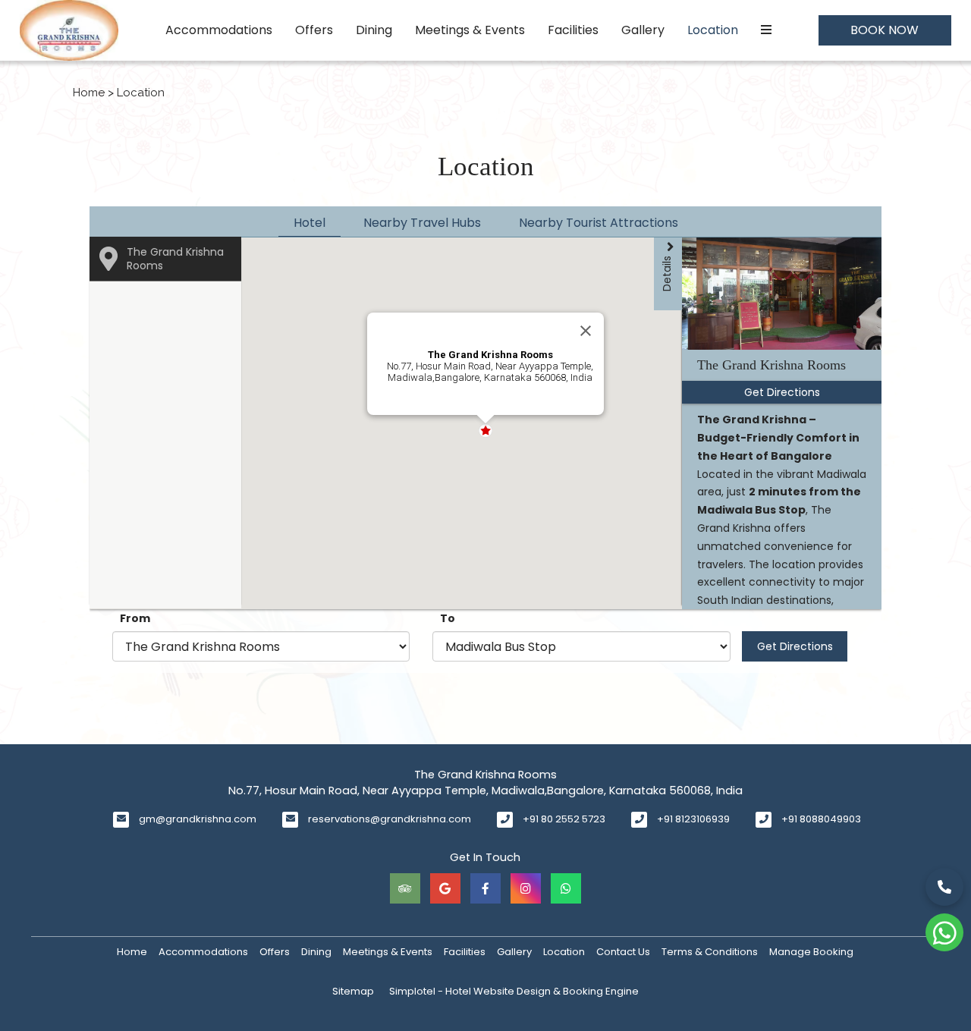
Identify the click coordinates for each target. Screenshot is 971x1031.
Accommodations (218, 30)
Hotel (309, 222)
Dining (374, 30)
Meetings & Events (470, 30)
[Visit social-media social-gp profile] (445, 888)
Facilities (573, 30)
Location (712, 30)
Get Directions (795, 646)
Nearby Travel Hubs (422, 222)
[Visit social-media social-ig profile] (526, 888)
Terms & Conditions (709, 952)
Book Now (884, 30)
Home (89, 92)
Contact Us (623, 952)
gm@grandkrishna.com (197, 819)
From (135, 618)
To (447, 618)
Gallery (643, 30)
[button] (536, 442)
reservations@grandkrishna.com (389, 819)
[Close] (585, 331)
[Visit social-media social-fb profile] (485, 888)
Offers (314, 30)
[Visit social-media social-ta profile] (405, 888)
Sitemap (353, 991)
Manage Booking (811, 952)
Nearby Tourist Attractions (598, 222)
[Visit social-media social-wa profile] (566, 888)
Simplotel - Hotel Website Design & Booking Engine (514, 991)
